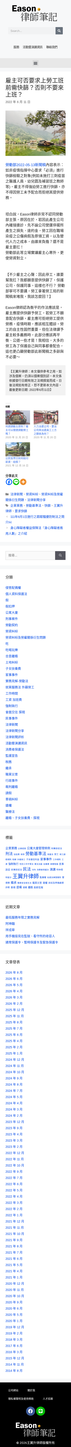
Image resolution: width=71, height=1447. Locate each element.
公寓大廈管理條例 (38, 848)
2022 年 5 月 (14, 1190)
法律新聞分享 (36, 500)
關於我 (31, 1390)
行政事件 (11, 780)
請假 (8, 793)
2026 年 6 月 (14, 979)
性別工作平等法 (26, 864)
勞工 (56, 854)
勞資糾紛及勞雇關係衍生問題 (25, 637)
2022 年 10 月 (14, 1165)
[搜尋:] (30, 555)
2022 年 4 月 (14, 1196)
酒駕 (25, 887)
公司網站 (13, 1390)
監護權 (43, 877)
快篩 (47, 505)
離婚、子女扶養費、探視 (22, 818)
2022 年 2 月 (14, 1209)
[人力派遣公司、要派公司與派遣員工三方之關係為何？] (46, 417)
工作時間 (11, 693)
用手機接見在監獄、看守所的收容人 (30, 936)
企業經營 (22, 848)
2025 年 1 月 (14, 1053)
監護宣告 (11, 756)
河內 (34, 870)
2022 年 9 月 (14, 1171)
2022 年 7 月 (14, 1178)
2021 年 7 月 (14, 1252)
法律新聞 (16, 494)
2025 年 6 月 (14, 1035)
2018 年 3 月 (14, 1339)
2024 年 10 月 (14, 1072)
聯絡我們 (52, 47)
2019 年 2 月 (14, 1333)
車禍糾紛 (11, 799)
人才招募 (48, 1398)
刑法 (9, 854)
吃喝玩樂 (11, 650)
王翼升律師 (25, 876)
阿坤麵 (10, 924)
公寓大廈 (11, 612)
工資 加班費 (13, 700)
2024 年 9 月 (14, 1078)
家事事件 (11, 675)
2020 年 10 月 (14, 1296)
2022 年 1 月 (14, 1215)
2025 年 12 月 (14, 1010)
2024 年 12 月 (14, 1059)
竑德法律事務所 (54, 877)
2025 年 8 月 (14, 1022)
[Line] (16, 482)
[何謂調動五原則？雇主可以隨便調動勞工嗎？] (17, 417)
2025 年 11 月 (14, 1016)
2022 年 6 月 (14, 1184)
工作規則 (57, 859)
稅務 (8, 762)
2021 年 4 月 (14, 1271)
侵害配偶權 (13, 588)
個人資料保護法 (16, 594)
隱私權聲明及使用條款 (21, 1398)
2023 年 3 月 (14, 1140)
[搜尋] (59, 30)
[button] (36, 63)
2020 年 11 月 (14, 1290)
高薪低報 (38, 887)
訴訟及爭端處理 (56, 883)
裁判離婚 (11, 787)
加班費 (17, 854)
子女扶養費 (13, 668)
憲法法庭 (38, 864)
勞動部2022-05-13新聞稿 (25, 165)
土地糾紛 (11, 662)
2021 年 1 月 (14, 1277)
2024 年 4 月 (14, 1103)
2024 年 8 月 (14, 1084)
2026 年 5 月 (14, 985)
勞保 (23, 854)
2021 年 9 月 (14, 1240)
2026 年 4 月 (14, 991)
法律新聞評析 (14, 737)
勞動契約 (11, 625)
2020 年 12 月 (14, 1283)
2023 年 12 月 (14, 1122)
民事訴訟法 (16, 869)
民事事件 (11, 718)
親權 (45, 883)
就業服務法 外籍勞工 (19, 687)
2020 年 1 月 (14, 1321)
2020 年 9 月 (14, 1302)
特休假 (59, 869)
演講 (53, 869)
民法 (27, 869)
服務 (16, 47)
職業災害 (11, 774)
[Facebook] (9, 482)
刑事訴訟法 (56, 848)
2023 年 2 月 (14, 1147)
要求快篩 (21, 511)
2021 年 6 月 (14, 1259)
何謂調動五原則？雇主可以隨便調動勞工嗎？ (16, 430)
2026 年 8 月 (14, 972)
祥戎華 (10, 930)
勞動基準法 (33, 505)
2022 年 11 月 (14, 1159)
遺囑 (8, 805)
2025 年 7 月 (14, 1028)
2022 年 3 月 (14, 1203)
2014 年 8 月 (14, 1371)
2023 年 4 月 (14, 1134)
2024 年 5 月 (14, 1097)
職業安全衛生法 (24, 883)
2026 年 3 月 (14, 997)
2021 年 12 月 (14, 1221)
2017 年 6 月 (14, 1346)
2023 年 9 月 (14, 1128)
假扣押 (10, 606)
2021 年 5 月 (14, 1265)
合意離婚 (11, 656)
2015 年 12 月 (14, 1358)
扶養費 (46, 864)
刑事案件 (11, 619)
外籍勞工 (21, 859)
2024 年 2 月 (14, 1115)
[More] (23, 482)
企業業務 (16, 505)
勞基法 (50, 854)
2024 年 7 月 (14, 1091)
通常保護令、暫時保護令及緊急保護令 (31, 942)
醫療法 (10, 812)
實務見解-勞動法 (16, 681)
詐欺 (7, 887)
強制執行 (11, 706)
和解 (14, 859)
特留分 (8, 877)
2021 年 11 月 (14, 1227)
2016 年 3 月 (14, 1352)
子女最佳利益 (32, 859)
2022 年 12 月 (14, 1153)
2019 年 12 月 (14, 1327)
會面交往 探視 (15, 712)
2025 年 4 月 (14, 1041)
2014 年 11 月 (14, 1364)
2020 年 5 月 (14, 1315)
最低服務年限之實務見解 (22, 917)
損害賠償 (54, 864)
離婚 (30, 887)
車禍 (13, 887)
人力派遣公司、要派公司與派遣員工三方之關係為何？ (45, 430)
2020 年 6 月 (14, 1308)
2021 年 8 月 (14, 1246)
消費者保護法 (14, 749)
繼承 (8, 768)
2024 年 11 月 (14, 1066)
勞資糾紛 (32, 494)
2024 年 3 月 (14, 1109)
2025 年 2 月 (14, 1047)
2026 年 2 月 (14, 1003)
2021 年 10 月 (14, 1234)
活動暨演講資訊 (33, 47)
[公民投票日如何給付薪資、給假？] (17, 449)
